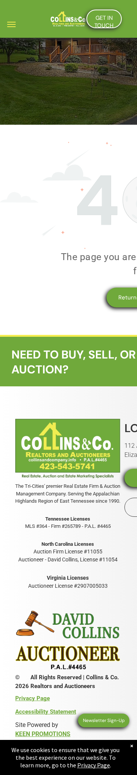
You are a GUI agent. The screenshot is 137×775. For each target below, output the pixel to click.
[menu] (11, 24)
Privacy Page (93, 765)
